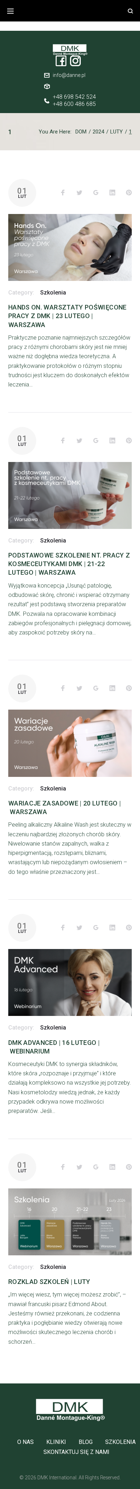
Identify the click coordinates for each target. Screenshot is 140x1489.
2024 (98, 131)
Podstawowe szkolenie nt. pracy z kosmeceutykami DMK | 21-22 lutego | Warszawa (69, 563)
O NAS (25, 1442)
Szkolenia (53, 292)
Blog (86, 1442)
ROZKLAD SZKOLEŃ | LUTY (49, 1281)
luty (116, 131)
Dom (81, 131)
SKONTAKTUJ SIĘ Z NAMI (76, 1452)
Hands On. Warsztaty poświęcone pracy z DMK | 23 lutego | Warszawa (67, 315)
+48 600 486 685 (74, 104)
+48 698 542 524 (74, 97)
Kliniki (56, 1442)
